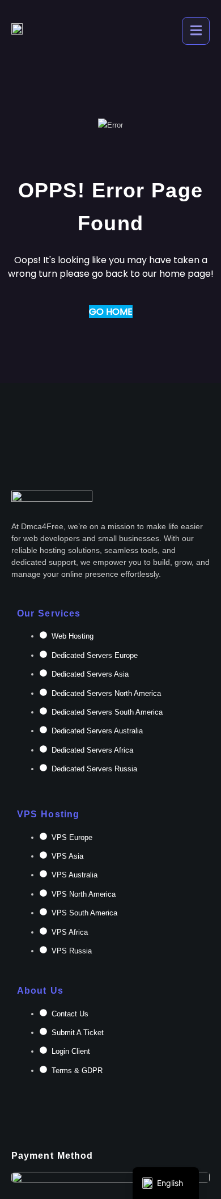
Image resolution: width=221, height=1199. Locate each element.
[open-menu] (196, 31)
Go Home (111, 311)
